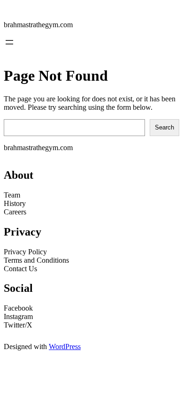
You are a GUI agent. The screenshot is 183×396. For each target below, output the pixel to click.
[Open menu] (9, 42)
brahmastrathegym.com (38, 25)
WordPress (65, 346)
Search (164, 127)
